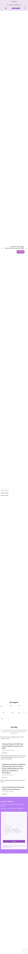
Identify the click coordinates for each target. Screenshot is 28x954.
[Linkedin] (17, 8)
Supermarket (8, 830)
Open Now (5, 492)
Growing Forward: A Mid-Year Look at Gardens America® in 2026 (12, 746)
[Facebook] (13, 8)
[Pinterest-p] (19, 8)
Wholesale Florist (16, 830)
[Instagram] (15, 8)
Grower (6, 831)
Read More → (5, 753)
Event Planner (8, 828)
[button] (6, 8)
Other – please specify (15, 831)
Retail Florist (16, 828)
